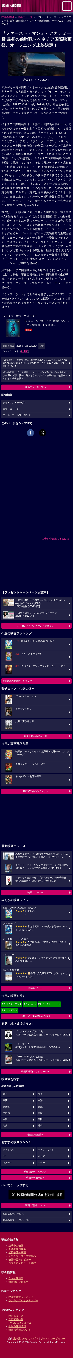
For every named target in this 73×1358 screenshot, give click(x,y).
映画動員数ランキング (21, 1297)
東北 (40, 1107)
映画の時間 (7, 17)
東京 (5, 1094)
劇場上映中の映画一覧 (35, 736)
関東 (40, 1094)
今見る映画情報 (17, 1326)
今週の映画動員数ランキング (17, 681)
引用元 (24, 351)
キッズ (41, 1156)
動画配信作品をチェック (35, 791)
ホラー (41, 1162)
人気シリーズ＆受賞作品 (22, 1256)
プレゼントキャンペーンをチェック (35, 625)
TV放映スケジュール (20, 1322)
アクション (8, 1150)
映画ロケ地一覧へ (35, 1177)
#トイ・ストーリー (48, 1004)
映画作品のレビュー (20, 1259)
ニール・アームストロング (16, 415)
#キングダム (8, 1010)
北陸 (40, 1113)
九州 (5, 1125)
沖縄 (40, 1125)
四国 (40, 1119)
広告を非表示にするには (55, 538)
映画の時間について (35, 1205)
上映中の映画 (16, 1245)
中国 (5, 1119)
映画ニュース (25, 17)
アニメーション (46, 1150)
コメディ (7, 1162)
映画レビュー (35, 988)
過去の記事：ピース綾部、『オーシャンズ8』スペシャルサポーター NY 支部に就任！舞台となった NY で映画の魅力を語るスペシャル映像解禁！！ (36, 375)
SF (4, 1156)
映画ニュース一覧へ (35, 387)
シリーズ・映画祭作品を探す (35, 1016)
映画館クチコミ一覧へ (35, 1171)
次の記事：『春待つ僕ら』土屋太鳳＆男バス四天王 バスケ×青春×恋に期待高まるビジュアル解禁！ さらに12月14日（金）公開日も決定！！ (35, 363)
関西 (5, 1100)
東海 (40, 1100)
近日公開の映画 (17, 1252)
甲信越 (6, 1113)
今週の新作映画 (17, 1249)
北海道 (6, 1107)
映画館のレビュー (18, 1281)
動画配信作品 (16, 1319)
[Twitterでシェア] (42, 432)
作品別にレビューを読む (22, 1262)
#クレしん (29, 1004)
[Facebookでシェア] (30, 432)
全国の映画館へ (35, 1134)
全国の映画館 (16, 1278)
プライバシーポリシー (53, 1338)
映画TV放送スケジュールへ (35, 1071)
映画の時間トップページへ (16, 1220)
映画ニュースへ (35, 892)
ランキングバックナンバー (23, 1300)
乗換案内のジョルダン (25, 1338)
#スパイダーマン (10, 1004)
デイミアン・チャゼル (14, 402)
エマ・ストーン (11, 409)
